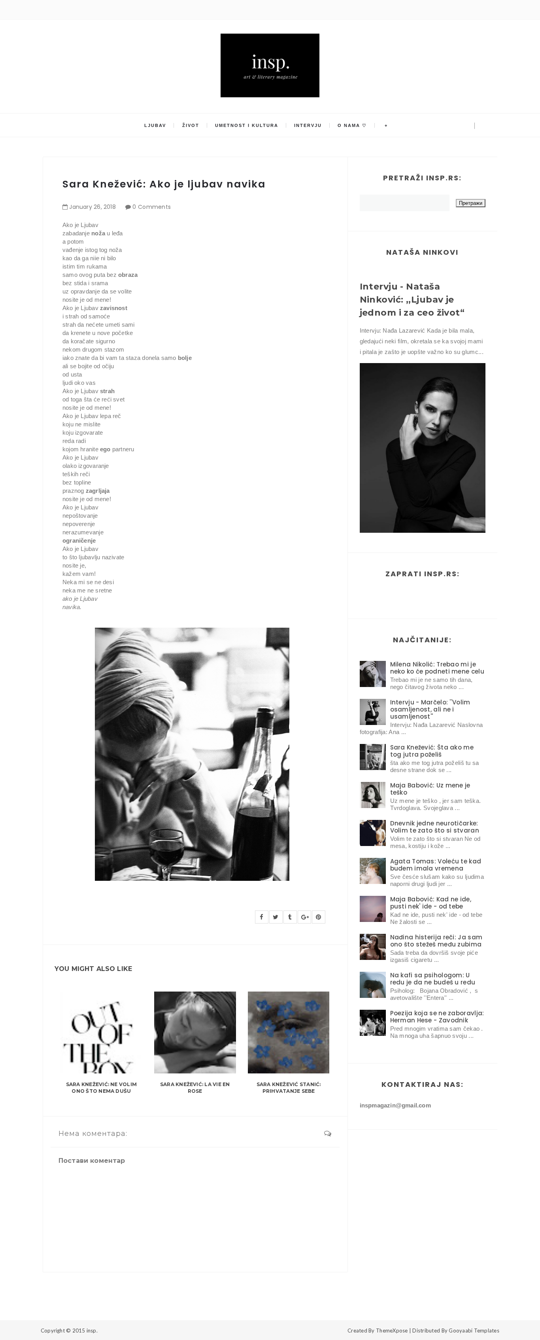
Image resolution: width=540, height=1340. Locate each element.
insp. (92, 1330)
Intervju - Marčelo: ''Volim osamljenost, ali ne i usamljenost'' (430, 709)
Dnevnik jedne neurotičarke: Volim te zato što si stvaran (434, 827)
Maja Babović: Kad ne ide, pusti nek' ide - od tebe (431, 902)
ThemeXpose (392, 1330)
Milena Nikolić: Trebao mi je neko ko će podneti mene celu (437, 668)
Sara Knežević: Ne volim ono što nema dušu (101, 1087)
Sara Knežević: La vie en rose (195, 1087)
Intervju (308, 125)
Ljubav (155, 125)
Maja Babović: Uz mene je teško (430, 789)
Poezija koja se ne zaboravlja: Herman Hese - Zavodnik (437, 1016)
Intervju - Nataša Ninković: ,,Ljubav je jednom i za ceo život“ (412, 299)
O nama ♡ (352, 125)
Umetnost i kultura (246, 125)
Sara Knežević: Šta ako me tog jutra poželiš (432, 751)
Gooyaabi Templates (474, 1330)
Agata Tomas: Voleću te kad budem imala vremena (435, 865)
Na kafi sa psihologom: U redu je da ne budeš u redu (433, 978)
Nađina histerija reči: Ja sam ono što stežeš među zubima (436, 940)
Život (190, 125)
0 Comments (151, 207)
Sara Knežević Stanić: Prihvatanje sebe (289, 1087)
